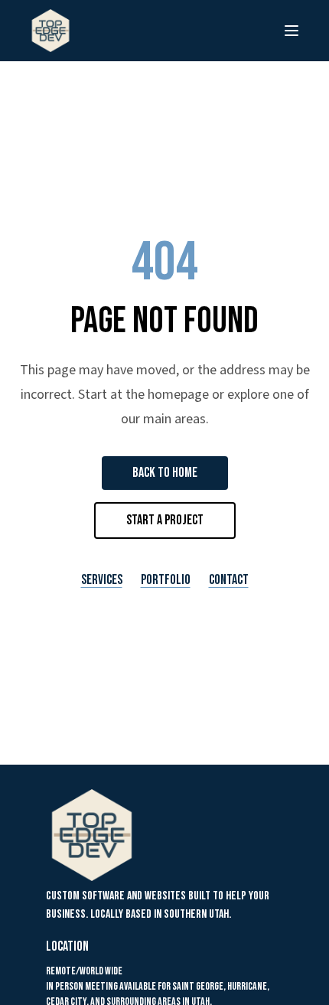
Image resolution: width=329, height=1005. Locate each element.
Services (101, 580)
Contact (229, 580)
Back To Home (164, 473)
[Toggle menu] (291, 30)
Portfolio (166, 580)
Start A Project (165, 520)
